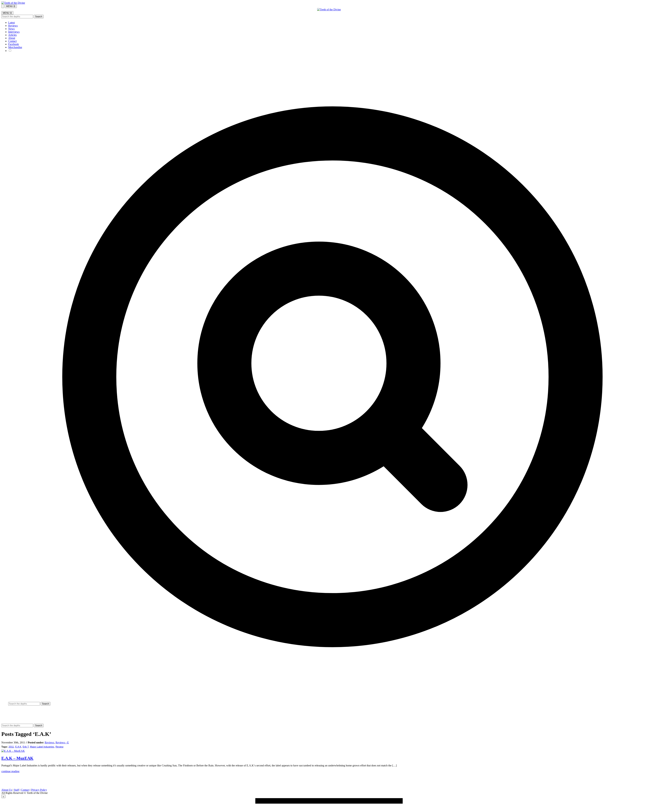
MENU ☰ (10, 6)
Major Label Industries (42, 746)
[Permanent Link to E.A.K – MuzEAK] (13, 750)
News (11, 28)
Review (59, 746)
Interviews (14, 31)
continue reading (10, 771)
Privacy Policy (39, 789)
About (11, 38)
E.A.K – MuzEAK (17, 758)
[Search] (2, 6)
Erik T (26, 746)
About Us (6, 789)
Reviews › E (62, 742)
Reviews (13, 25)
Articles (12, 34)
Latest (11, 22)
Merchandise (15, 47)
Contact (12, 41)
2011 (11, 746)
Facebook (13, 44)
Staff (16, 789)
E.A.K (18, 746)
